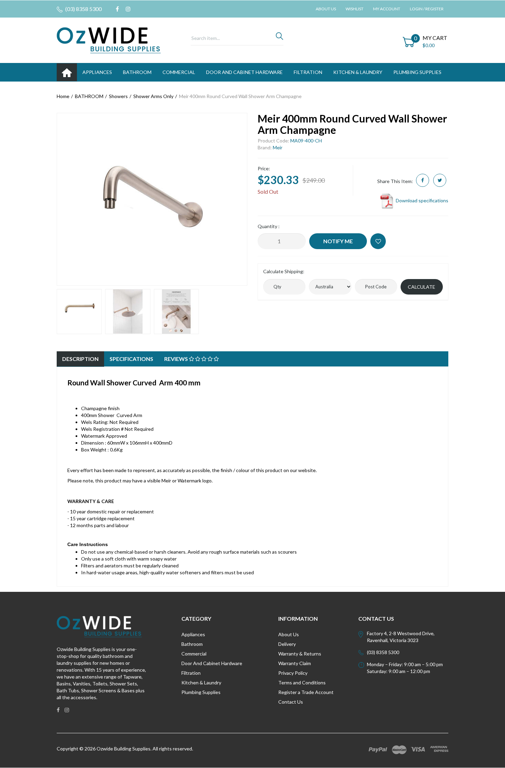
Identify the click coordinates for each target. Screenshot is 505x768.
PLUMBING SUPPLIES (417, 72)
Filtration (191, 673)
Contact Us (290, 702)
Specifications (131, 358)
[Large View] (79, 311)
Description (80, 358)
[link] (117, 9)
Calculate (421, 287)
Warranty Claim (294, 663)
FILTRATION (308, 72)
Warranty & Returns (299, 654)
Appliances (193, 634)
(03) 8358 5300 (83, 9)
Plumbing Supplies (201, 692)
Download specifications (421, 200)
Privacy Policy (292, 673)
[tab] (80, 359)
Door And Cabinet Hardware (211, 663)
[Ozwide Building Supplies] (109, 40)
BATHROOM (137, 72)
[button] (378, 241)
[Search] (279, 38)
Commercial (178, 72)
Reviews (176, 358)
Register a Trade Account (306, 692)
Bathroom (192, 644)
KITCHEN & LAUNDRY (357, 72)
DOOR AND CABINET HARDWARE (244, 72)
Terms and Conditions (302, 682)
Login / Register (427, 8)
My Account (386, 8)
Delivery (287, 644)
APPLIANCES (97, 72)
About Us (326, 8)
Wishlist (354, 8)
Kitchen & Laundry (201, 682)
